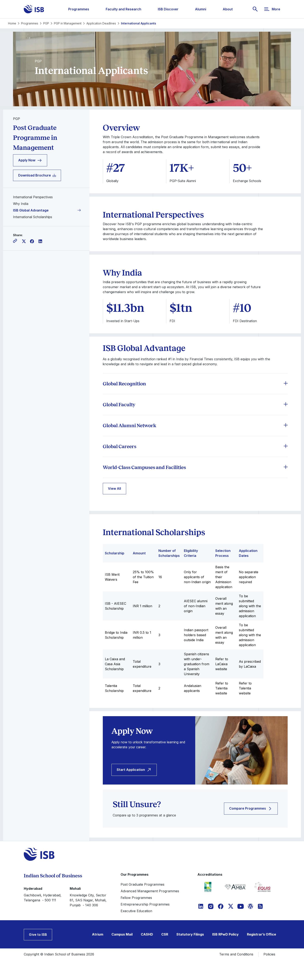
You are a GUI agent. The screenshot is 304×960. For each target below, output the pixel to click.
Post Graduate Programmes (142, 884)
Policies (269, 954)
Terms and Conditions (236, 954)
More (276, 9)
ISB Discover (168, 9)
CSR (164, 934)
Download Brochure (34, 175)
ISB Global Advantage (31, 210)
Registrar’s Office (261, 934)
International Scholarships (32, 217)
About (228, 9)
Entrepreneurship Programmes (145, 904)
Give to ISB (38, 934)
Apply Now (26, 160)
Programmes (78, 9)
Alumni (200, 9)
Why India (20, 204)
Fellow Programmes (136, 898)
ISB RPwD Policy (225, 934)
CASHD (147, 934)
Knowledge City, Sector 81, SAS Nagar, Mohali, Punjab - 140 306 (88, 900)
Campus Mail (122, 934)
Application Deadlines (101, 23)
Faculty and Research (123, 9)
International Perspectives (33, 197)
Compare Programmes (247, 808)
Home (12, 23)
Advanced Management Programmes (150, 891)
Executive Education (136, 911)
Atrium (97, 934)
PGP (46, 23)
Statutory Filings (190, 934)
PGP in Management (67, 23)
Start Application (131, 770)
